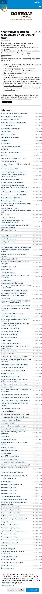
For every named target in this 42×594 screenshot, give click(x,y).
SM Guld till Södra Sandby (9, 337)
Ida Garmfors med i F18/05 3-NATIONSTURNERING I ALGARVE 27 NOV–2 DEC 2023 (16, 210)
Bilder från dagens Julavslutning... (11, 201)
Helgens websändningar (8, 487)
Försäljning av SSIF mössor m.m (11, 343)
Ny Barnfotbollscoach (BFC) (9, 543)
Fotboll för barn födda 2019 (9, 169)
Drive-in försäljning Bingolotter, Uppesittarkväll (15, 465)
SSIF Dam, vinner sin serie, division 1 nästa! (14, 384)
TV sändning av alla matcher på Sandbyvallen (15, 417)
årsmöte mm (5, 245)
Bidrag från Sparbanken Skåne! (10, 128)
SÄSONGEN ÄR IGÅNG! (8, 134)
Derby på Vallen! (6, 131)
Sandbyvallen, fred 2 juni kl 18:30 (11, 236)
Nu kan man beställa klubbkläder (11, 331)
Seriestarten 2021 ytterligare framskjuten (13, 429)
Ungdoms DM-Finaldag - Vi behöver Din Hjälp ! (15, 306)
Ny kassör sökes (6, 280)
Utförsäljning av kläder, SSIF (9, 259)
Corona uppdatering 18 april (9, 537)
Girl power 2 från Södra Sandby (10, 507)
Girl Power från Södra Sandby (10, 525)
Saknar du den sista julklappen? (11, 459)
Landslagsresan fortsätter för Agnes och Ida (15, 394)
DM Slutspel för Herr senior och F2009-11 (13, 158)
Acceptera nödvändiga (16, 590)
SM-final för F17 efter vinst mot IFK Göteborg (15, 364)
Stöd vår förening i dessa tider (10, 528)
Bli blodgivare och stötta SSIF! (10, 119)
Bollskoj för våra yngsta (8, 549)
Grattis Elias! (5, 140)
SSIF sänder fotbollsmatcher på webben (13, 516)
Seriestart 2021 (5, 436)
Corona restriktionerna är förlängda (12, 472)
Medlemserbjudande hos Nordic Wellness (14, 192)
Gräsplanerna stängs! (7, 373)
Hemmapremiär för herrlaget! (10, 137)
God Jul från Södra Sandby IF (10, 456)
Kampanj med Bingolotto (8, 447)
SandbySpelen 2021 (7, 387)
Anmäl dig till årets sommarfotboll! (11, 116)
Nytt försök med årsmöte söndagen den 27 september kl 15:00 (18, 35)
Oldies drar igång (6, 340)
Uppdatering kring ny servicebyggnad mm (14, 172)
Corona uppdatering (7, 565)
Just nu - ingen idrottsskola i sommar (12, 540)
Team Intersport (6, 298)
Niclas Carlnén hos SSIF (8, 125)
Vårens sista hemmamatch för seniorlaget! (14, 113)
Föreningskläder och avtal (9, 351)
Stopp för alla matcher (8, 559)
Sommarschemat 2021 (8, 423)
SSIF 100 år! (4, 149)
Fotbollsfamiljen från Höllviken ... (11, 328)
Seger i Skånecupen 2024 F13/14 (11, 198)
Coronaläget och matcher (9, 439)
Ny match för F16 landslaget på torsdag (13, 370)
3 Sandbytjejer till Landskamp (10, 376)
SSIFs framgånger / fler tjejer (10, 334)
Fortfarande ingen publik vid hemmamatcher (14, 519)
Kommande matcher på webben (11, 496)
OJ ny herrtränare (6, 215)
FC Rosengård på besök (8, 411)
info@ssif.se (14, 66)
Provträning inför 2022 (7, 354)
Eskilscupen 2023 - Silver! (8, 230)
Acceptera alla (32, 590)
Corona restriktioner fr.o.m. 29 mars (12, 562)
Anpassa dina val (8, 585)
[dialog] (21, 582)
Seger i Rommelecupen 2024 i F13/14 (12, 179)
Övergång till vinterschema (9, 478)
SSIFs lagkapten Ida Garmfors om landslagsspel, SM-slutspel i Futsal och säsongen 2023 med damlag (16, 249)
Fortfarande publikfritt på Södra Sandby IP (14, 499)
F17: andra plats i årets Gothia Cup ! (12, 313)
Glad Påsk (4, 546)
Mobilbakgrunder (6, 143)
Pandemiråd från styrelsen (9, 534)
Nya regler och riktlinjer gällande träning (13, 462)
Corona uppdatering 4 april (9, 556)
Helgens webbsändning (8, 493)
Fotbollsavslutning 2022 (8, 266)
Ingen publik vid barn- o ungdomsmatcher (14, 531)
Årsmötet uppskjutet (7, 568)
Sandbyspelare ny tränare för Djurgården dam (15, 397)
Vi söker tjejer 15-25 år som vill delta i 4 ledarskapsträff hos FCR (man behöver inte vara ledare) (15, 187)
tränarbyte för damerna (8, 242)
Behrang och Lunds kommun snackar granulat (15, 414)
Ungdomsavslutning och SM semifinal (12, 367)
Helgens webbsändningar (9, 490)
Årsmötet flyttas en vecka (9, 239)
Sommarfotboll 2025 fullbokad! (10, 152)
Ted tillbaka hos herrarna (8, 161)
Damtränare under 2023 (8, 272)
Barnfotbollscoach (6, 481)
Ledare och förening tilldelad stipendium (13, 426)
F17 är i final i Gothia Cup (8, 316)
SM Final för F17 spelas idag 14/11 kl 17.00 (14, 357)
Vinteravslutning (6, 269)
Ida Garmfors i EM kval (8, 218)
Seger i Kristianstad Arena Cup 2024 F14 (13, 195)
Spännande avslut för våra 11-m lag (12, 283)
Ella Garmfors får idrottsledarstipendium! (13, 122)
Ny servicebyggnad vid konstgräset (12, 182)
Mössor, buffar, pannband (9, 450)
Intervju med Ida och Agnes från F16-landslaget (15, 400)
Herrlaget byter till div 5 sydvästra (11, 146)
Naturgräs (4, 155)
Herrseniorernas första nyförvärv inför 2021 (14, 475)
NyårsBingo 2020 (6, 453)
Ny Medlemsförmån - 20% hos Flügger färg (14, 290)
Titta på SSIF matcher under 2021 (11, 420)
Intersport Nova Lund (7, 522)
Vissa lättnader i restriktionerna (10, 408)
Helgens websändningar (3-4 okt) (11, 484)
